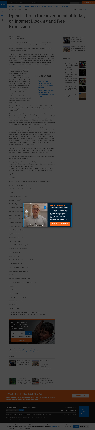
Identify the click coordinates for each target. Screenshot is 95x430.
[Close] (71, 204)
